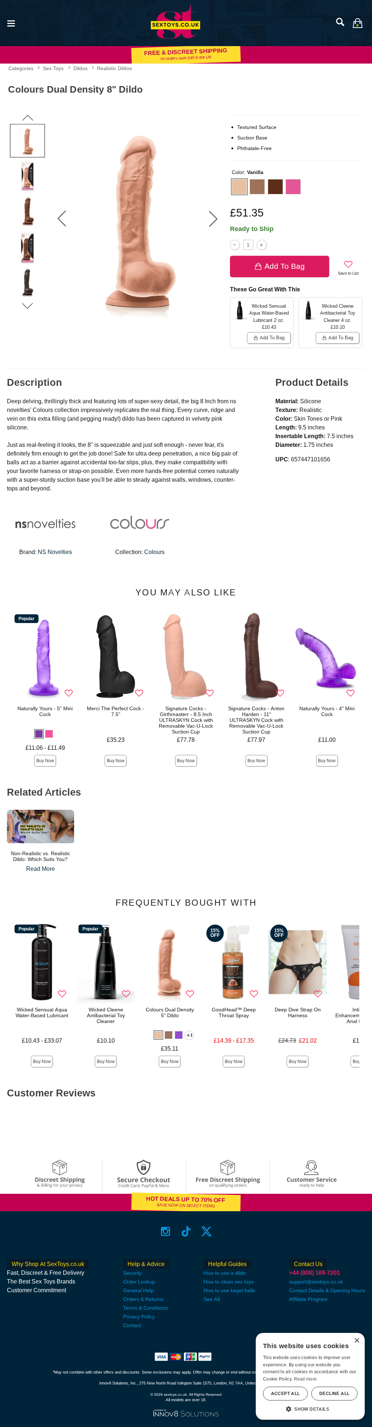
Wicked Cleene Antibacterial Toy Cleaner (106, 1015)
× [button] (356, 1340)
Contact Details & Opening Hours (327, 1290)
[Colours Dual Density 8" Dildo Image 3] (137, 219)
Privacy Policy (139, 1316)
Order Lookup (139, 1281)
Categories (20, 68)
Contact (132, 1325)
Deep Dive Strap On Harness (298, 1012)
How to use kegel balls (229, 1290)
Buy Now (45, 760)
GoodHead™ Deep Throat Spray (234, 1012)
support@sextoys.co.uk (316, 1281)
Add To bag (284, 266)
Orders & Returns (143, 1299)
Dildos (80, 68)
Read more (305, 1379)
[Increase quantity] (261, 245)
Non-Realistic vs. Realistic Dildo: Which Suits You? (40, 856)
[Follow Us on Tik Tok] (186, 1231)
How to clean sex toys (228, 1281)
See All (211, 1299)
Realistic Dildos (114, 68)
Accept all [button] (285, 1393)
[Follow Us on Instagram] (165, 1231)
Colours (154, 552)
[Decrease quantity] (235, 245)
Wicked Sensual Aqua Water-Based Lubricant (42, 1012)
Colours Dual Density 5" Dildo (170, 1012)
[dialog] (310, 1376)
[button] (11, 22)
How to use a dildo (224, 1273)
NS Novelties (55, 552)
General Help (138, 1290)
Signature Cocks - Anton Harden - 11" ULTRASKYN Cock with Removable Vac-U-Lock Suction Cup (256, 720)
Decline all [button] (334, 1393)
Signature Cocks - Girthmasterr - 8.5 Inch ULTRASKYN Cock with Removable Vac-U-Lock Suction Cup (186, 720)
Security (132, 1273)
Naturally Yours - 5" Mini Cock (45, 711)
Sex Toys (53, 68)
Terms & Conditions (145, 1308)
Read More (40, 868)
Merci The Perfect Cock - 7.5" (115, 711)
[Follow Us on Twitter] (206, 1231)
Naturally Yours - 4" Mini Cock (327, 711)
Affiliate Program (308, 1299)
